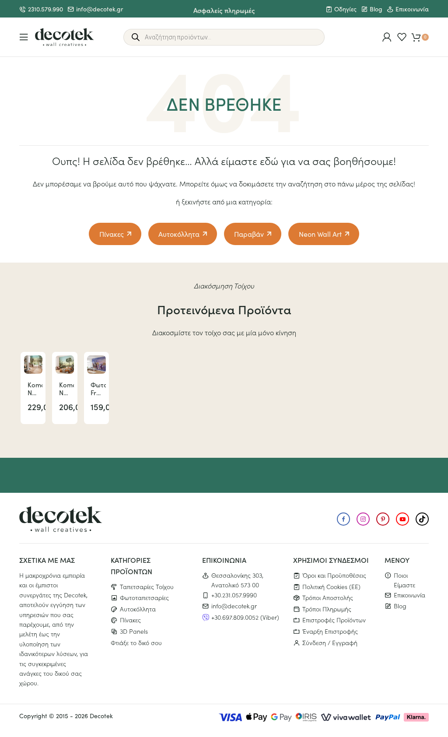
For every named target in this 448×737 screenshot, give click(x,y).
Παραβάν (249, 234)
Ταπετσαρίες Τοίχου (147, 586)
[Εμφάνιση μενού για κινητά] (23, 37)
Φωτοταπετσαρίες (144, 597)
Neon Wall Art (320, 234)
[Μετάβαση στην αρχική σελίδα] (64, 37)
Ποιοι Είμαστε (404, 580)
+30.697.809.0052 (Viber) (245, 617)
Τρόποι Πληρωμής (326, 608)
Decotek (101, 716)
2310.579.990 (45, 9)
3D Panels (134, 631)
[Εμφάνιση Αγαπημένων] (401, 37)
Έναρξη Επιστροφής (330, 631)
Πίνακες (111, 234)
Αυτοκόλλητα (179, 234)
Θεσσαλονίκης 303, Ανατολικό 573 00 (237, 580)
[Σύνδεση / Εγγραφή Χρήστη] (387, 37)
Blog (376, 9)
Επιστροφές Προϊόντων (334, 619)
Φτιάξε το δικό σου (136, 642)
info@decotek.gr (99, 9)
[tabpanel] (33, 388)
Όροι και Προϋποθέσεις (334, 575)
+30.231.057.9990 (234, 594)
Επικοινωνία (412, 9)
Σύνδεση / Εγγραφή (329, 642)
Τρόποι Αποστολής (327, 597)
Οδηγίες (345, 9)
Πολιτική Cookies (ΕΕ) (331, 586)
